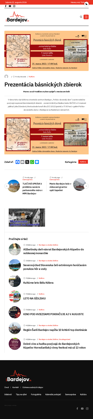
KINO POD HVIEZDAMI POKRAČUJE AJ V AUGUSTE (53, 314)
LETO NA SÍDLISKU (34, 298)
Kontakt (15, 387)
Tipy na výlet (21, 394)
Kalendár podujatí (53, 394)
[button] (86, 17)
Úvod (6, 387)
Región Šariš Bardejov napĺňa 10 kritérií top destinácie (55, 330)
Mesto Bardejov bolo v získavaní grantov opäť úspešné (60, 187)
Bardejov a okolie (45, 245)
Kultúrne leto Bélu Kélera (38, 282)
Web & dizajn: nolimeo (10, 405)
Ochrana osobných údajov (32, 387)
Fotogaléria (36, 394)
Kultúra (32, 77)
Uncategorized (64, 339)
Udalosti (8, 394)
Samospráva (27, 179)
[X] (27, 162)
